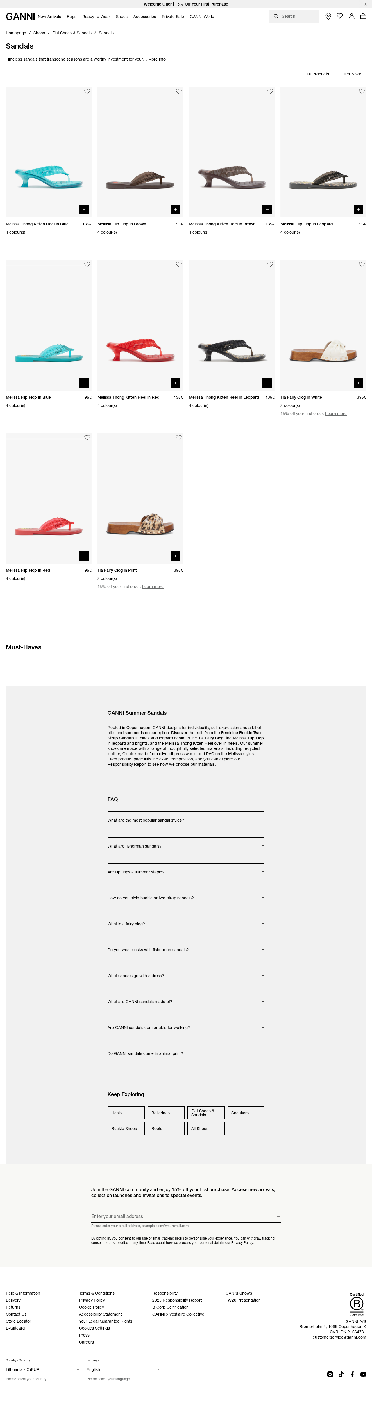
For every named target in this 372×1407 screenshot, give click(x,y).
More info (157, 59)
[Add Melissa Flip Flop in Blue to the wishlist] (87, 264)
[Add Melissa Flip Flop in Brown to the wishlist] (178, 91)
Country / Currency (18, 1360)
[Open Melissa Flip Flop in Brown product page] (140, 152)
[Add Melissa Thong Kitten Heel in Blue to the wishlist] (87, 91)
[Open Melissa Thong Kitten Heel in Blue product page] (49, 152)
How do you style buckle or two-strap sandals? (151, 895)
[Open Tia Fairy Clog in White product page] (323, 325)
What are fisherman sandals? (135, 843)
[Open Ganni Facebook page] (352, 1374)
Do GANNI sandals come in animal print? (145, 1050)
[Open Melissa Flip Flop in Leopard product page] (323, 152)
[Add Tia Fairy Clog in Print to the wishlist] (178, 437)
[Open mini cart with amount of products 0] (363, 16)
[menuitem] (49, 16)
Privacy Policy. (242, 1242)
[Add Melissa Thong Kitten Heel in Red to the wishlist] (178, 264)
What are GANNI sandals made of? (140, 998)
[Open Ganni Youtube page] (363, 1374)
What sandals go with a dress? (136, 972)
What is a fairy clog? (131, 920)
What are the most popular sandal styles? (146, 817)
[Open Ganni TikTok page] (341, 1374)
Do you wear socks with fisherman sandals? (148, 946)
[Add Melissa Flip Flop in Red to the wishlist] (87, 437)
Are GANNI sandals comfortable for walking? (149, 1024)
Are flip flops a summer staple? (136, 869)
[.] (186, 4)
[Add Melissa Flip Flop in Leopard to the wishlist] (361, 91)
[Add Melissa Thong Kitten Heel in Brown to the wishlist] (270, 91)
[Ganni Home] (20, 16)
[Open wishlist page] (340, 16)
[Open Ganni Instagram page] (330, 1374)
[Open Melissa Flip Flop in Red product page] (49, 498)
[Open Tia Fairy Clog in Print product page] (140, 498)
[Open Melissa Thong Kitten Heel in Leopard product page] (232, 325)
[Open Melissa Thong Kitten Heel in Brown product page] (232, 152)
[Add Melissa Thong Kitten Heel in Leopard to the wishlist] (270, 264)
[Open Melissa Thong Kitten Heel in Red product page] (140, 325)
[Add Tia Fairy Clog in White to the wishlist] (361, 264)
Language (93, 1360)
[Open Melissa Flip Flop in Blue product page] (49, 325)
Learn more (336, 413)
